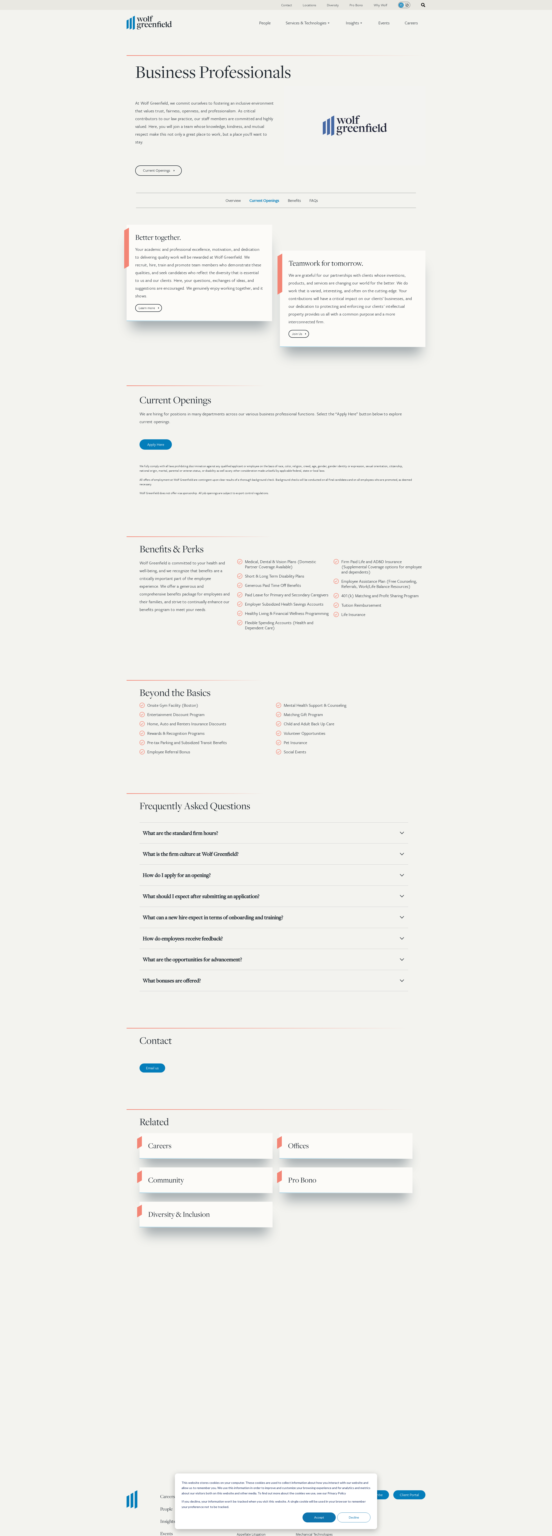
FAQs (313, 200)
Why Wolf (380, 5)
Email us (152, 1068)
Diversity (333, 5)
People (265, 23)
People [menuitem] (166, 1509)
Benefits (294, 200)
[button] (308, 23)
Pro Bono (356, 5)
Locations (309, 5)
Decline (354, 1517)
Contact (286, 5)
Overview (233, 200)
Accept (319, 1517)
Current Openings (264, 200)
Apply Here (155, 444)
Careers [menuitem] (167, 1496)
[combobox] (421, 5)
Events (384, 23)
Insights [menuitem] (167, 1521)
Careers (411, 23)
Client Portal (409, 1494)
